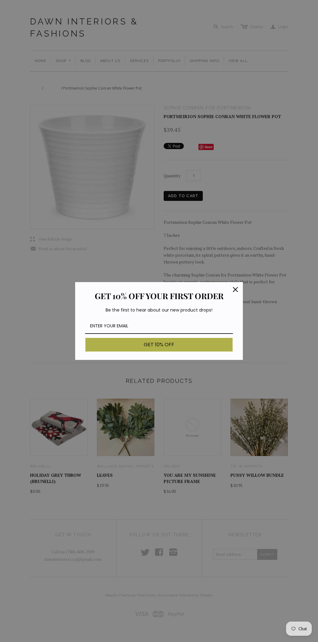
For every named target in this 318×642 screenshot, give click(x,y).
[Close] (235, 289)
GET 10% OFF (159, 344)
